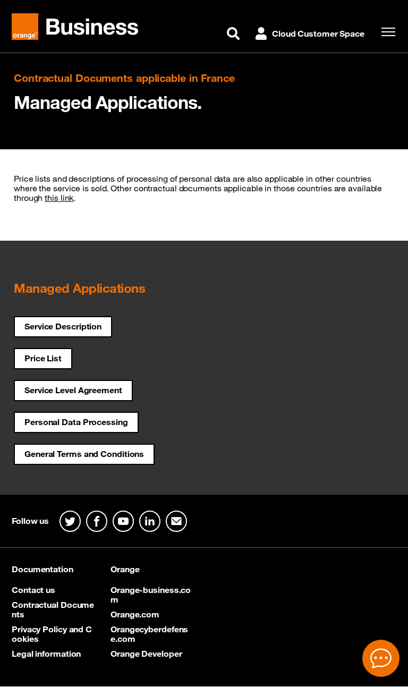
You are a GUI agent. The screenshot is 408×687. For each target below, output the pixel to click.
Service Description (62, 326)
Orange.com (134, 614)
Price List (43, 358)
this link (59, 197)
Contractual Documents (53, 609)
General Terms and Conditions (84, 453)
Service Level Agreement (73, 390)
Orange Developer (146, 653)
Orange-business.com (150, 594)
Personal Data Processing (76, 422)
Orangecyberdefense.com (149, 633)
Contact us (33, 590)
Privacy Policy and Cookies (52, 633)
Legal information (46, 653)
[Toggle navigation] (386, 32)
